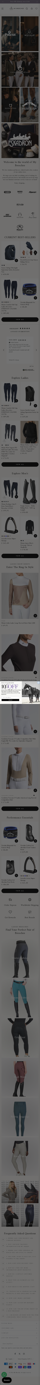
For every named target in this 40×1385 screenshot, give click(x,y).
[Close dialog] (39, 683)
